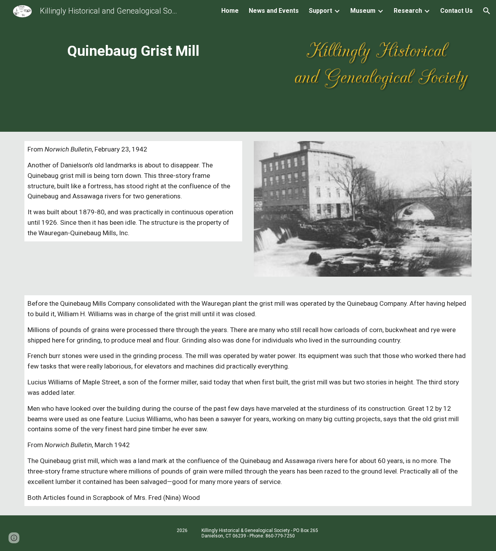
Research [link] (408, 10)
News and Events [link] (274, 10)
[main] (133, 50)
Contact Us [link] (456, 10)
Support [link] (320, 10)
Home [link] (230, 10)
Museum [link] (362, 10)
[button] (486, 11)
